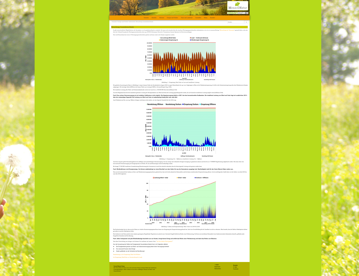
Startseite (146, 17)
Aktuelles (153, 17)
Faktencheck (132, 21)
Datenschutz (217, 268)
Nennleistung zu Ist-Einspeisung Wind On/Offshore (126, 254)
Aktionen (161, 17)
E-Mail (235, 267)
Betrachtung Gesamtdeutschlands (122, 27)
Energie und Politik (172, 17)
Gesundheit (198, 17)
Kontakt (212, 17)
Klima (205, 17)
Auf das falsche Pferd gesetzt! (164, 241)
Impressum (217, 266)
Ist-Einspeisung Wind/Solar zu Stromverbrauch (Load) (127, 257)
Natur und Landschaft (186, 17)
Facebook (235, 269)
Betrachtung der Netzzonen (227, 30)
